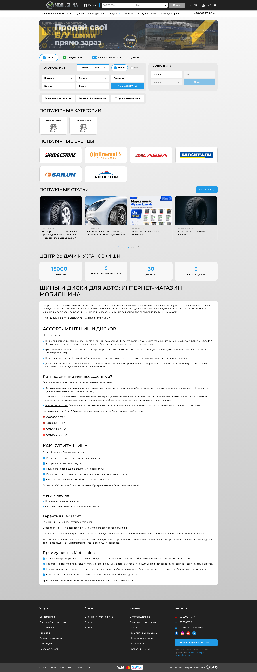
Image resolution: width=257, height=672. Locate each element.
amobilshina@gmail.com (191, 627)
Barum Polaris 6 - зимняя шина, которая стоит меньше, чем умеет (106, 233)
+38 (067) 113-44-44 (56, 429)
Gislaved (90, 318)
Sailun (106, 318)
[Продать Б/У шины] (203, 5)
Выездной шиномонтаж (93, 98)
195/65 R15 (182, 341)
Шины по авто (131, 13)
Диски (81, 13)
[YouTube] (188, 633)
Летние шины (53, 388)
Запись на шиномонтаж (58, 98)
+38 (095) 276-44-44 (56, 435)
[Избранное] (209, 5)
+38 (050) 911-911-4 (55, 423)
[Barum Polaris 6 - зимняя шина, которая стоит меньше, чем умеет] (106, 210)
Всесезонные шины (56, 405)
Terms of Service (182, 655)
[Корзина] (215, 5)
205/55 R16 (194, 341)
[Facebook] (176, 633)
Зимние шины (53, 396)
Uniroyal (80, 318)
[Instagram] (182, 633)
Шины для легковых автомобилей (64, 341)
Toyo (98, 318)
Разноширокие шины (51, 13)
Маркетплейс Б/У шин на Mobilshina (146, 233)
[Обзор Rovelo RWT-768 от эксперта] (196, 210)
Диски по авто (150, 13)
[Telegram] (194, 633)
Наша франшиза (97, 13)
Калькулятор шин (171, 13)
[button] (41, 5)
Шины (70, 13)
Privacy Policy (195, 652)
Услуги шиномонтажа (127, 98)
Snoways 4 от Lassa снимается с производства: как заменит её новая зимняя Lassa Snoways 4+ (60, 234)
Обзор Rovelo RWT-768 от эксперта (191, 233)
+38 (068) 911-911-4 (55, 417)
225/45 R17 (206, 341)
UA (190, 5)
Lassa (72, 318)
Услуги (113, 13)
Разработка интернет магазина (187, 667)
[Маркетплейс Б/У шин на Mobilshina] (151, 210)
